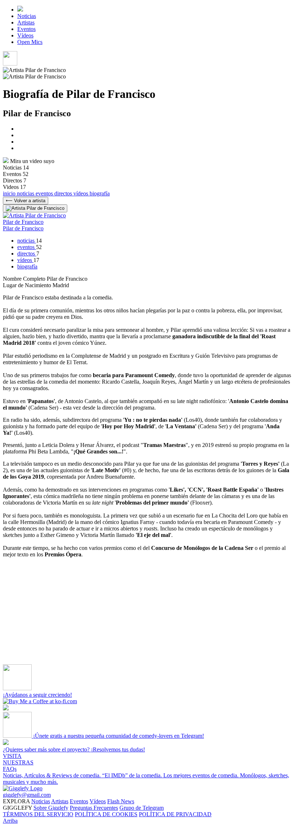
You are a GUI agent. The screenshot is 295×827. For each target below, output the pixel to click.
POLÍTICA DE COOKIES (106, 814)
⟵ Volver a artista (25, 200)
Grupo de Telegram (141, 808)
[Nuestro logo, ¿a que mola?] (22, 788)
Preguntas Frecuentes (94, 808)
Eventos (26, 29)
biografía (100, 193)
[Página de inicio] (20, 9)
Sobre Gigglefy (50, 808)
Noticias (26, 16)
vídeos (81, 193)
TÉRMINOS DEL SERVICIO (38, 814)
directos (63, 193)
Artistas (26, 22)
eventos (45, 193)
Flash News (120, 801)
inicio (10, 193)
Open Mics (29, 42)
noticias (26, 193)
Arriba (10, 821)
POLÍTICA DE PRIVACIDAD (175, 814)
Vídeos (25, 35)
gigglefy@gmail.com (27, 795)
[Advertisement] (147, 614)
